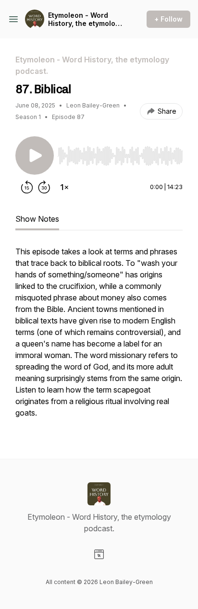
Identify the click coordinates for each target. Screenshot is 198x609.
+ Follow (168, 19)
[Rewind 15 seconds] (27, 187)
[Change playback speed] (64, 187)
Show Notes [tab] (37, 219)
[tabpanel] (99, 337)
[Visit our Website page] (99, 554)
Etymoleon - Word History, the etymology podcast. (86, 19)
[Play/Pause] (34, 155)
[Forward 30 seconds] (44, 187)
